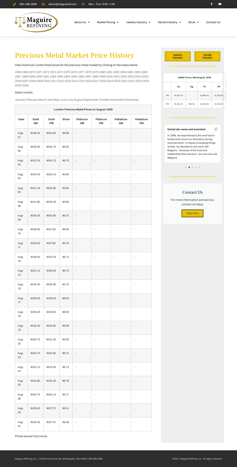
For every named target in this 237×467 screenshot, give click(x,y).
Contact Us (213, 22)
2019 (110, 81)
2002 (123, 76)
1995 (74, 76)
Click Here (192, 213)
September (91, 99)
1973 (53, 72)
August (78, 99)
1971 (39, 72)
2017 (96, 81)
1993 (60, 76)
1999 (102, 76)
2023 (138, 81)
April (50, 99)
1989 (32, 76)
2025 (18, 85)
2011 (54, 81)
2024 (146, 81)
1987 (18, 76)
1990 (39, 76)
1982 (116, 72)
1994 (67, 76)
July (70, 99)
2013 (68, 81)
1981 (109, 72)
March (43, 99)
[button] (166, 143)
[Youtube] (220, 4)
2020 (117, 81)
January (20, 99)
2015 (82, 81)
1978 (88, 72)
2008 (32, 81)
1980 (102, 72)
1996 (81, 76)
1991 (46, 76)
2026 (25, 85)
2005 (145, 76)
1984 (130, 72)
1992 (53, 76)
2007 (25, 81)
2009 (39, 81)
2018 (103, 81)
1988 (25, 76)
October (104, 99)
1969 (25, 72)
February (32, 99)
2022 (131, 81)
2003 (131, 76)
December (132, 99)
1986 (144, 72)
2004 (138, 76)
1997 (88, 76)
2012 (61, 81)
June (63, 99)
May (57, 99)
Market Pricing (106, 22)
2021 (124, 81)
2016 (89, 81)
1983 (123, 72)
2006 (18, 81)
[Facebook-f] (211, 4)
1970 (32, 72)
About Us (80, 22)
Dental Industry (167, 22)
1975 (67, 72)
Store (191, 22)
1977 (81, 72)
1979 (95, 72)
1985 (137, 72)
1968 (18, 72)
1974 (60, 72)
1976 (74, 72)
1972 (46, 72)
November (117, 99)
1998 (95, 76)
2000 (109, 76)
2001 (116, 76)
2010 (47, 81)
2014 (75, 81)
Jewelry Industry (136, 22)
